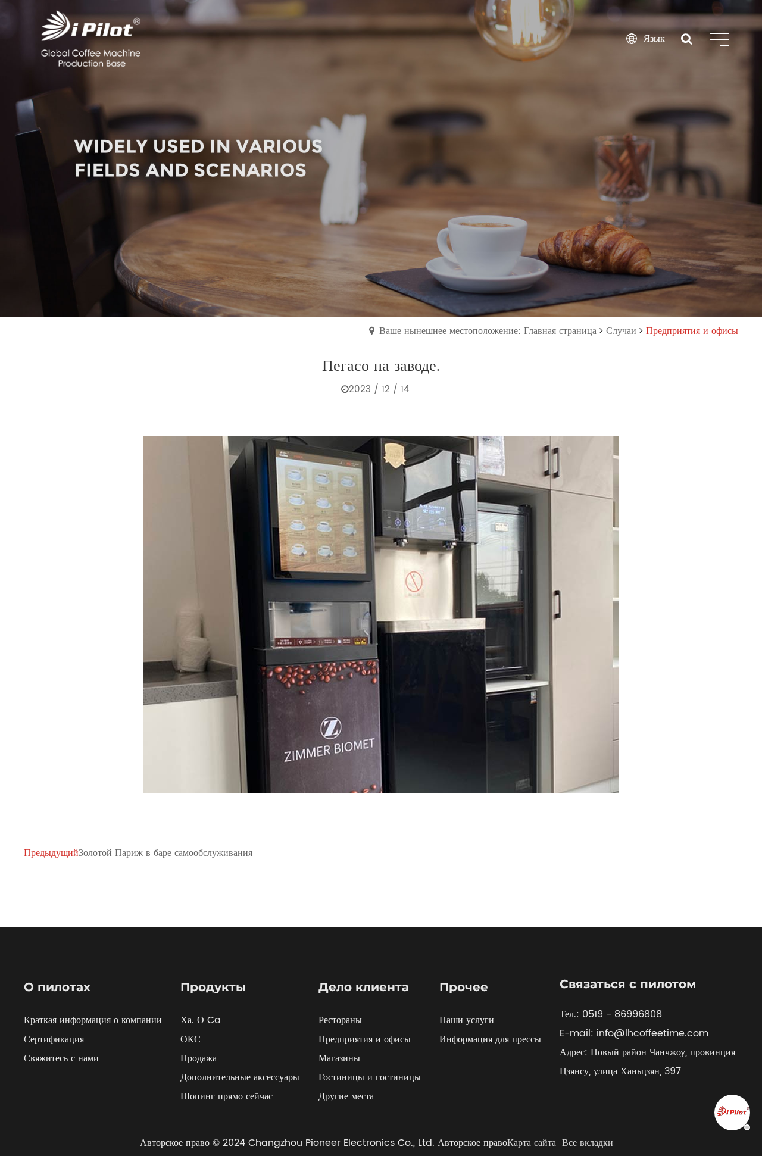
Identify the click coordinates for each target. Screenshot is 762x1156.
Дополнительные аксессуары (239, 1077)
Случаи (621, 331)
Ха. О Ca (200, 1020)
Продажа (198, 1058)
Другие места (346, 1096)
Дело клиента (363, 987)
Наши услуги (466, 1020)
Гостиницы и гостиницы (369, 1077)
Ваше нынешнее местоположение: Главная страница (488, 331)
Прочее (463, 987)
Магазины (339, 1058)
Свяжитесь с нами (61, 1058)
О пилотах (57, 987)
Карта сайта (531, 1143)
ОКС (190, 1039)
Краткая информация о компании (93, 1020)
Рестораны (340, 1020)
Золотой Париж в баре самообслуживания (165, 853)
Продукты (213, 987)
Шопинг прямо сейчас (226, 1096)
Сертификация (54, 1039)
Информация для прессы (490, 1039)
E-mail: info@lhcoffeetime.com (634, 1033)
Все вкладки (587, 1143)
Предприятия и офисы (364, 1039)
